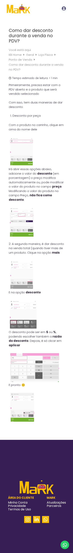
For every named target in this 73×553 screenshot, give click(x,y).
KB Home (15, 55)
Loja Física (46, 55)
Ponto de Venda (21, 60)
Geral (30, 55)
